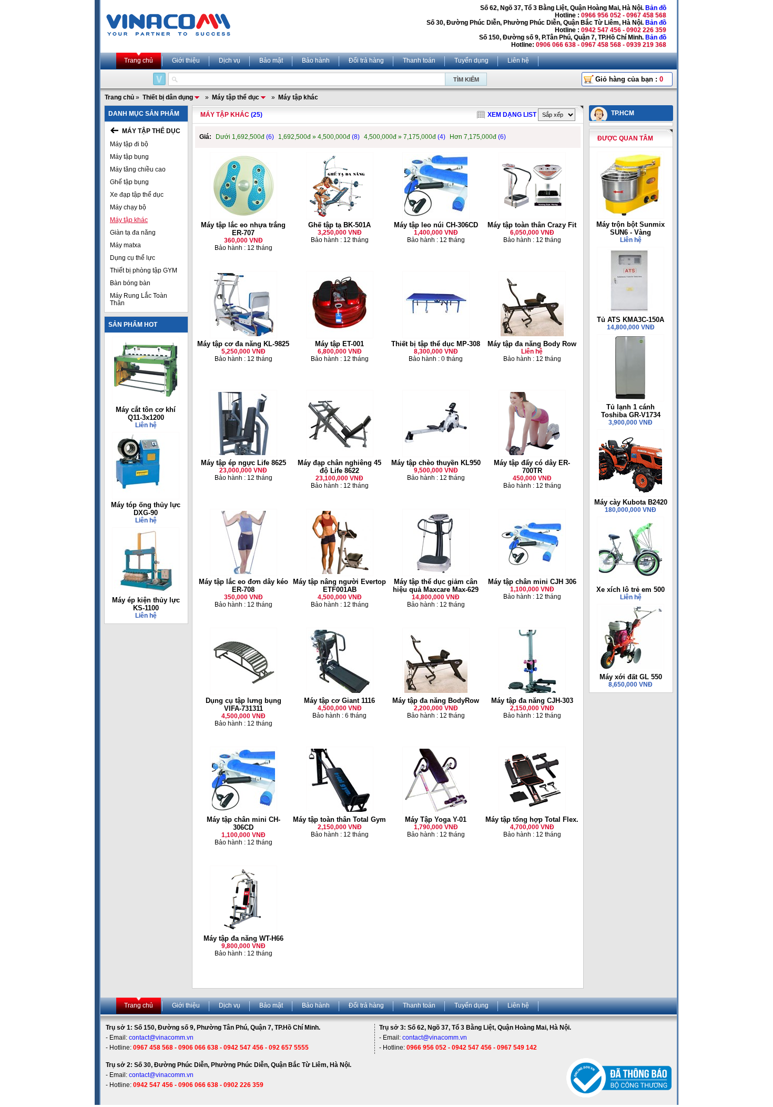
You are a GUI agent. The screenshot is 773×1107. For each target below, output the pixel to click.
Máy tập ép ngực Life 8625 (243, 463)
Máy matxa (125, 245)
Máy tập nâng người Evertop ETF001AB (339, 585)
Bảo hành (316, 60)
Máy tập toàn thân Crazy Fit (531, 225)
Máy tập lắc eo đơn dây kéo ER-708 (243, 585)
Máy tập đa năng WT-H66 (243, 938)
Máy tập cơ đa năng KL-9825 (243, 344)
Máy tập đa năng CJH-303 (532, 701)
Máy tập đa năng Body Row (531, 344)
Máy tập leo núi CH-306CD (436, 225)
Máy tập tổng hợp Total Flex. (531, 819)
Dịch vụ (229, 60)
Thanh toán (419, 60)
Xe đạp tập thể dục (137, 194)
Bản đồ (655, 8)
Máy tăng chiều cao (138, 169)
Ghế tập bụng (129, 182)
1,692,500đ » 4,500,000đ (319, 136)
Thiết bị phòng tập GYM (143, 270)
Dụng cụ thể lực (132, 257)
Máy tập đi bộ (129, 144)
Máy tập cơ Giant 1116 (339, 701)
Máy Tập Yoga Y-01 (435, 819)
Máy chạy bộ (128, 207)
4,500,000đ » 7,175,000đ (404, 136)
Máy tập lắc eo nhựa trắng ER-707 (243, 229)
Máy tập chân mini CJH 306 (532, 582)
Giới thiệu (186, 60)
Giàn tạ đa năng (133, 232)
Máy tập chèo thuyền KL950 (436, 463)
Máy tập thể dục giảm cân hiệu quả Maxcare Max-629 (436, 585)
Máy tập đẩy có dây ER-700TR (532, 467)
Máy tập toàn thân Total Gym (339, 819)
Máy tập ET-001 (339, 344)
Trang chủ (138, 60)
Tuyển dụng (471, 60)
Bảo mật (271, 60)
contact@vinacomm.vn (161, 1037)
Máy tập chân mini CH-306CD (243, 823)
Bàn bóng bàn (130, 283)
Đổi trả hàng (366, 60)
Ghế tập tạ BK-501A (339, 225)
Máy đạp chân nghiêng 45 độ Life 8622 (339, 467)
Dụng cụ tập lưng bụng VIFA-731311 (243, 704)
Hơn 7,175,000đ (478, 136)
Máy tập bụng (129, 156)
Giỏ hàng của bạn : (629, 79)
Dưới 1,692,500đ (245, 136)
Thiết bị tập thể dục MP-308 (435, 344)
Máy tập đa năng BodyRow (435, 701)
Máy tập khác (129, 220)
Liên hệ (518, 60)
